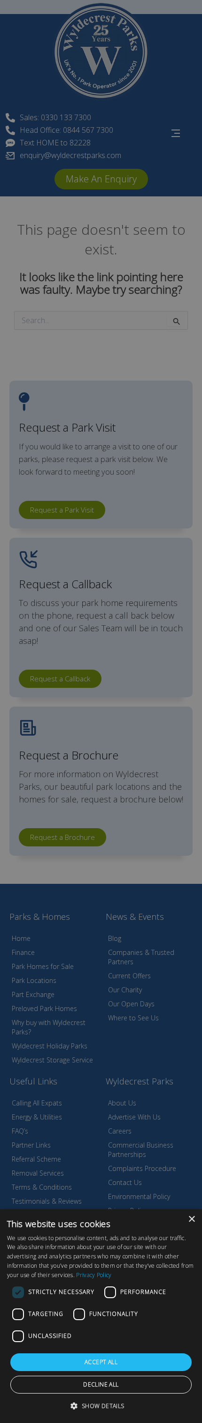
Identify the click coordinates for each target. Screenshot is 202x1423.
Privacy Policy (93, 1275)
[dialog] (101, 1316)
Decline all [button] (100, 1384)
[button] (101, 1406)
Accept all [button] (101, 1362)
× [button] (191, 1219)
